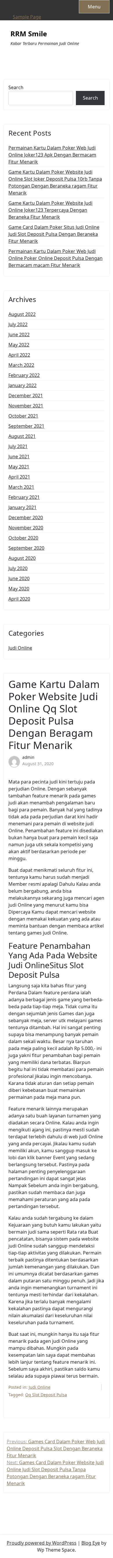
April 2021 (19, 477)
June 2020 (19, 578)
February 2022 (24, 375)
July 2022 (18, 324)
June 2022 (19, 334)
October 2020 (23, 538)
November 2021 (25, 405)
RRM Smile (28, 34)
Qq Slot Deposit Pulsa (46, 1394)
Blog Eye (90, 1543)
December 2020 (25, 517)
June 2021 (19, 456)
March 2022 (21, 365)
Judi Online (20, 648)
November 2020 (25, 527)
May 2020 (18, 588)
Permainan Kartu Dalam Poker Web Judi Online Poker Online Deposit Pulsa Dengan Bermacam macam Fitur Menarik (55, 258)
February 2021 (24, 497)
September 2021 (26, 426)
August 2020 (22, 558)
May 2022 (18, 345)
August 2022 (22, 314)
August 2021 (22, 436)
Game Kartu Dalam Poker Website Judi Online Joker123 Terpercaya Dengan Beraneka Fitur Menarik (50, 210)
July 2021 (18, 446)
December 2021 (25, 395)
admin (28, 757)
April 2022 (19, 355)
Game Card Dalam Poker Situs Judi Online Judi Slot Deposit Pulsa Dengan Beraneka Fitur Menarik (53, 234)
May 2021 (18, 466)
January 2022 (22, 385)
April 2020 (19, 599)
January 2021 (22, 507)
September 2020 (26, 548)
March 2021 (21, 487)
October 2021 (23, 416)
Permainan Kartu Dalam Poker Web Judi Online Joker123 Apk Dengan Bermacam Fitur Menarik (52, 155)
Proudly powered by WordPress (41, 1543)
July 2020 (18, 568)
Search (15, 87)
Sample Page (27, 17)
